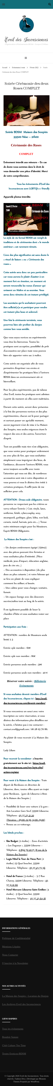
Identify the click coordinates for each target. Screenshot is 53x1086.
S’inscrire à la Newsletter (15, 963)
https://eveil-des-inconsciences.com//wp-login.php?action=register (25, 767)
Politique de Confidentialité (16, 938)
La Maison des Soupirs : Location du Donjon (25, 996)
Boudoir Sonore (10, 1037)
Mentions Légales (11, 946)
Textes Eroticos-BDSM (14, 1053)
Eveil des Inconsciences (26, 39)
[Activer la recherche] (49, 4)
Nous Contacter (10, 954)
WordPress (35, 1082)
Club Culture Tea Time (14, 1045)
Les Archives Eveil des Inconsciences (21, 1004)
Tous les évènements (12, 1028)
